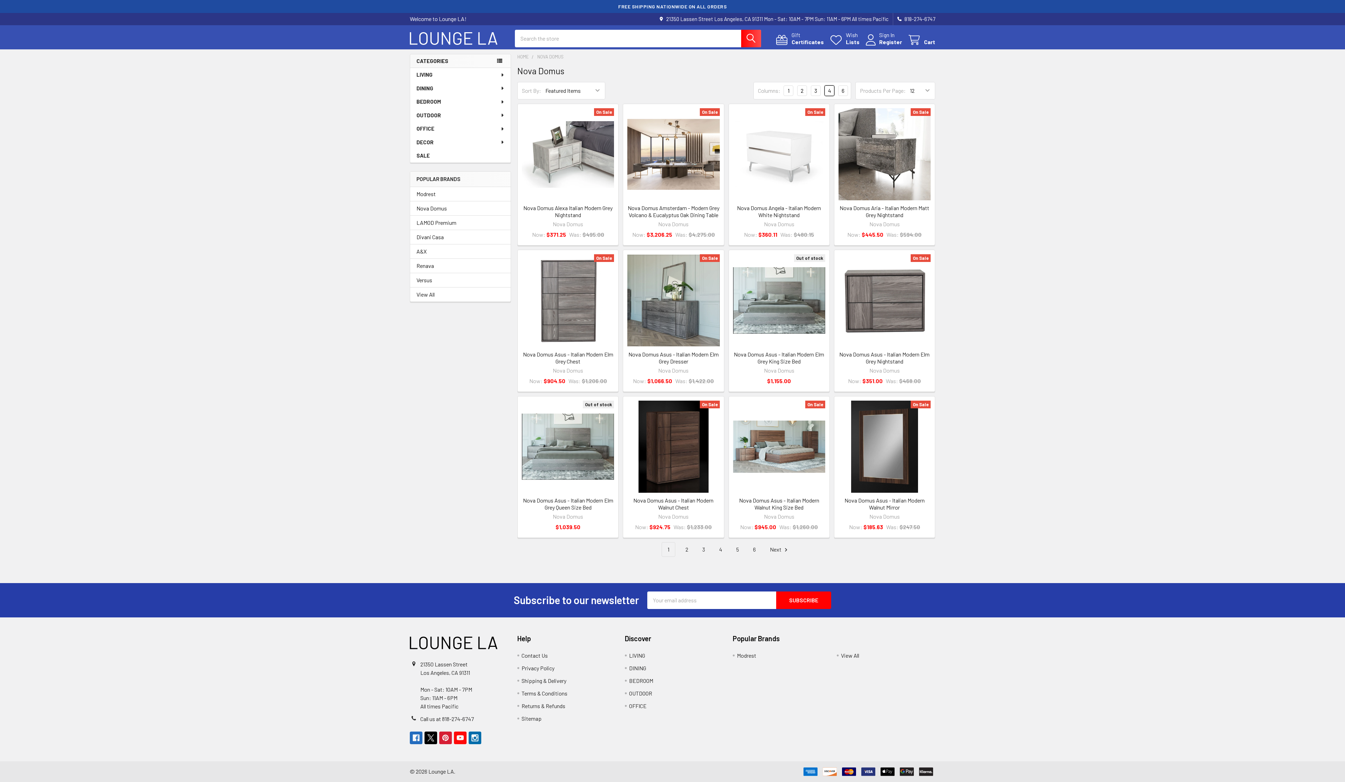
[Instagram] (475, 738)
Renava (425, 265)
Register (890, 42)
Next (776, 549)
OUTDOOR (428, 115)
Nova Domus (431, 208)
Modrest (426, 194)
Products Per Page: (883, 90)
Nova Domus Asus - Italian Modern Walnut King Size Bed (779, 504)
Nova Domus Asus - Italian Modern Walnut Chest (673, 504)
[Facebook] (416, 738)
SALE (423, 155)
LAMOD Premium (436, 222)
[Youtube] (460, 738)
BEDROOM (428, 101)
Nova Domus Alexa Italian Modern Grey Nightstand (568, 211)
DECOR (425, 142)
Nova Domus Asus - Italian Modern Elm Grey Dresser (673, 358)
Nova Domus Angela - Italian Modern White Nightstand (779, 211)
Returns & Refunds (543, 706)
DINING (424, 88)
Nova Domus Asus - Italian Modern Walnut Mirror (884, 504)
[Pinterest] (445, 738)
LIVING (424, 74)
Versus (424, 280)
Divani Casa (430, 237)
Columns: (769, 90)
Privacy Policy (538, 668)
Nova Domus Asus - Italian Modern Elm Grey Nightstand (884, 358)
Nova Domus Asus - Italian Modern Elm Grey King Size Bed (779, 358)
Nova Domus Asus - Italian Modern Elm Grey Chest (568, 358)
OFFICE (425, 128)
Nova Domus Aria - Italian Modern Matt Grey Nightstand (884, 211)
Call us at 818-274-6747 (447, 718)
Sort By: (531, 90)
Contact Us (535, 655)
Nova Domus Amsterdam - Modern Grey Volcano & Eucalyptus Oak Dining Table (673, 211)
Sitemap (532, 718)
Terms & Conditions (544, 693)
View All (425, 294)
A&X (421, 251)
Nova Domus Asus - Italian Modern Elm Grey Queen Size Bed (568, 504)
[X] (431, 738)
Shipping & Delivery (544, 680)
